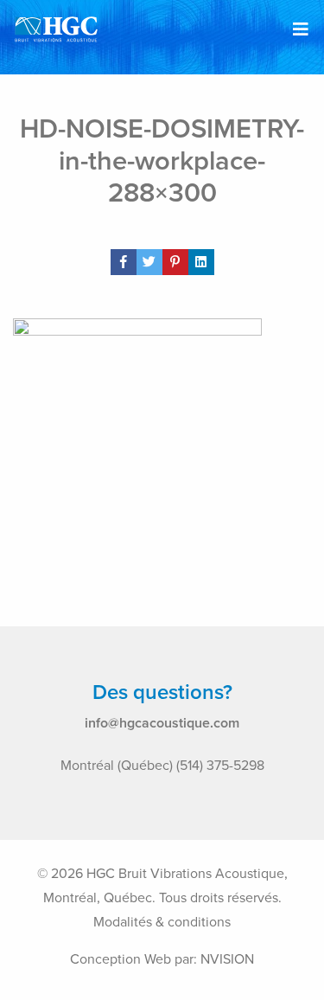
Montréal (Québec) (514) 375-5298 (162, 765)
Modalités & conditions (162, 922)
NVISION (227, 959)
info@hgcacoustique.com (162, 723)
